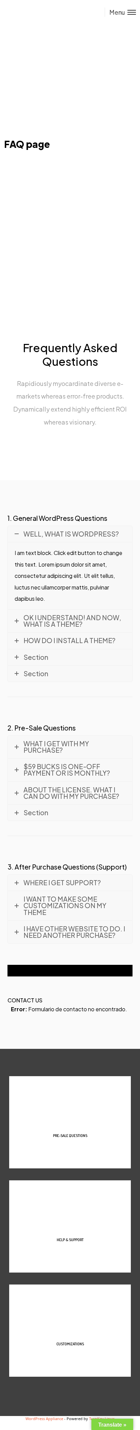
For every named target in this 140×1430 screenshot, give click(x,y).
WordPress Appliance (44, 1418)
